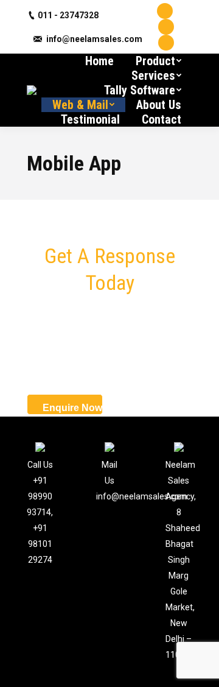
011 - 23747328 (68, 15)
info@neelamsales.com (94, 39)
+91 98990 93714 (39, 496)
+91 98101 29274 (40, 544)
